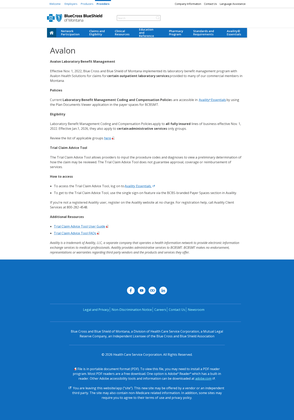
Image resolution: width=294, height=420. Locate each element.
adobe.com (203, 378)
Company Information (188, 4)
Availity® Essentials (234, 32)
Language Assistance (233, 4)
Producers (87, 4)
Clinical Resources (122, 32)
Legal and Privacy (96, 309)
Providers (103, 4)
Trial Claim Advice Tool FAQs (75, 233)
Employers (71, 4)
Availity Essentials (212, 100)
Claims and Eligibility (97, 32)
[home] (51, 33)
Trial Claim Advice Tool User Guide (79, 226)
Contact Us (210, 4)
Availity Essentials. (138, 186)
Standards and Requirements (203, 32)
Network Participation (70, 32)
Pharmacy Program (176, 32)
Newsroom (196, 309)
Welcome (55, 4)
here (107, 138)
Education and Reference (146, 33)
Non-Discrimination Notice (132, 309)
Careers (160, 309)
